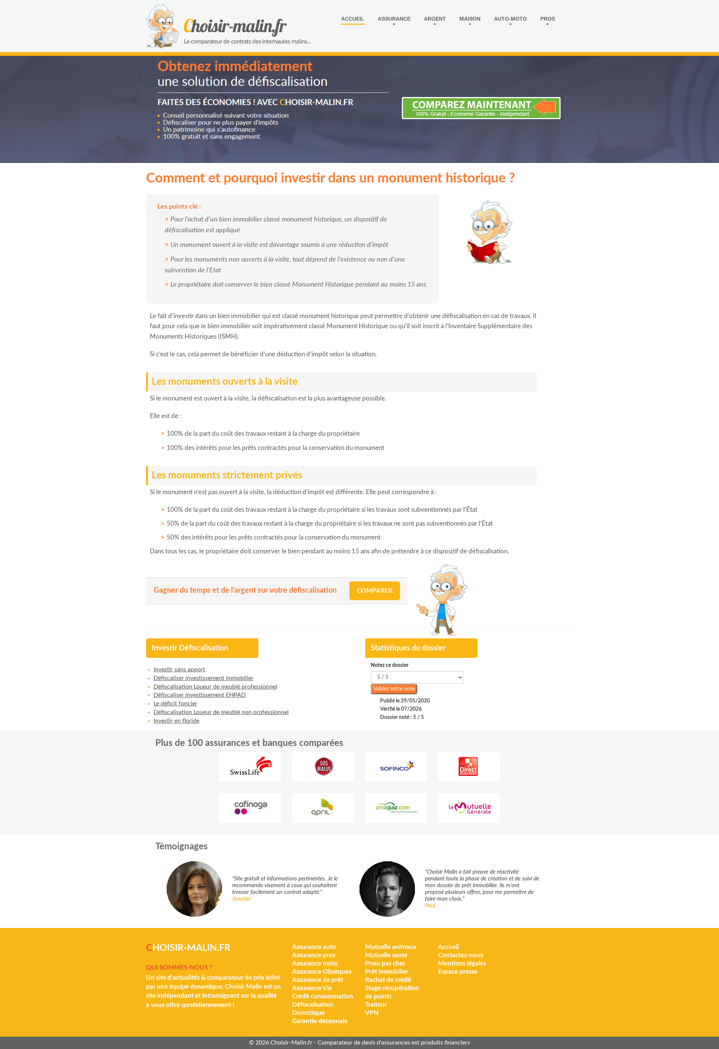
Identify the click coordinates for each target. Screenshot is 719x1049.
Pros (547, 19)
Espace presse (457, 971)
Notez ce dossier (390, 665)
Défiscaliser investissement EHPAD (200, 695)
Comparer (374, 590)
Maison (469, 19)
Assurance (394, 19)
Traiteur (376, 1004)
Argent (435, 19)
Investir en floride (176, 721)
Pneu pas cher (385, 963)
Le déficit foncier (175, 704)
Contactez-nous (460, 955)
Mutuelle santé (386, 955)
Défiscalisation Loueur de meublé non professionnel (221, 712)
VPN (372, 1013)
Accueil (352, 19)
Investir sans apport (179, 669)
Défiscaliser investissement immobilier (204, 678)
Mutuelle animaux (390, 947)
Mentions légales (462, 963)
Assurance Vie (312, 988)
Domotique (308, 1013)
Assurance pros (313, 955)
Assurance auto (314, 947)
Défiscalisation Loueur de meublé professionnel (215, 687)
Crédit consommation (322, 996)
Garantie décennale (320, 1021)
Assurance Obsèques (321, 971)
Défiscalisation (313, 1004)
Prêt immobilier (386, 971)
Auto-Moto (510, 19)
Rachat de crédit (388, 980)
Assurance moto (315, 963)
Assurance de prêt (317, 980)
